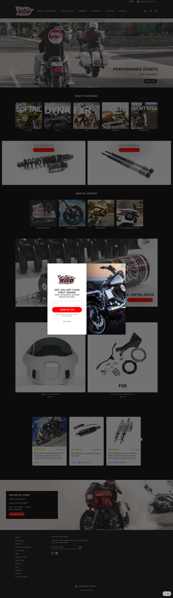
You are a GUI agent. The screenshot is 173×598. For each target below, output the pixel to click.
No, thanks (67, 321)
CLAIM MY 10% (67, 310)
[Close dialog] (123, 266)
